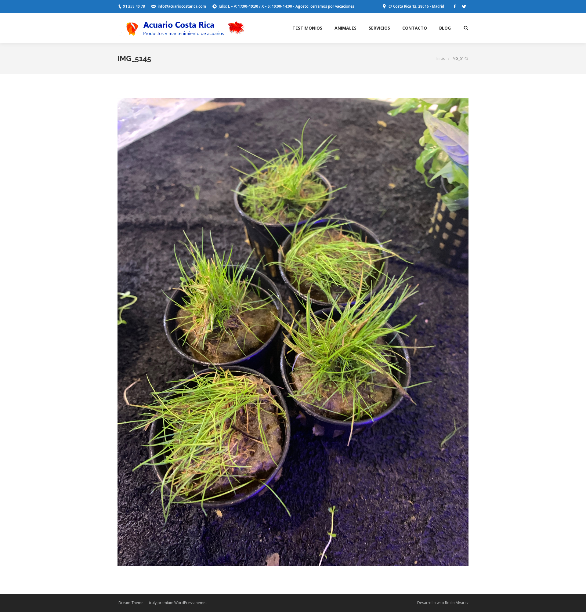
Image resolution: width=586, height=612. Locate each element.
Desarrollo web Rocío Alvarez (442, 602)
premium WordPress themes (182, 602)
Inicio (441, 58)
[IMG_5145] (293, 332)
